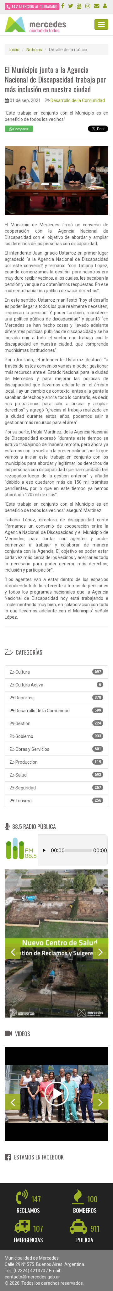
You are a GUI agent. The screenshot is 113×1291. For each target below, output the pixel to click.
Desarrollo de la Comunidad (78, 100)
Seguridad (57, 787)
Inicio (14, 49)
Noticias (34, 49)
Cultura (57, 672)
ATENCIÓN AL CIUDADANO (34, 6)
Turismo (57, 800)
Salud (57, 774)
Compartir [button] (20, 128)
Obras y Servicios (57, 749)
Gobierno (57, 736)
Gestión (57, 723)
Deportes (57, 697)
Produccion (57, 762)
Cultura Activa (57, 684)
